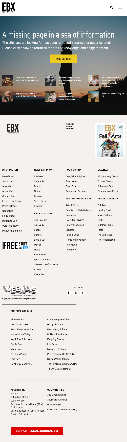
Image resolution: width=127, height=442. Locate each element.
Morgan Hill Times (56, 349)
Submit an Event (106, 186)
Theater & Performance (46, 264)
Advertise (7, 186)
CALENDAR (103, 169)
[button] (111, 7)
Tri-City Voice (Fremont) (59, 369)
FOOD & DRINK (73, 169)
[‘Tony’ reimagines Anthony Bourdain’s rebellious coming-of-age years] (50, 96)
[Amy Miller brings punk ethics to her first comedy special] (7, 96)
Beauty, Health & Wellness (79, 210)
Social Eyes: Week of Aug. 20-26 (113, 95)
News (37, 191)
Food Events (72, 186)
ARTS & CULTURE (43, 213)
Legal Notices (17, 400)
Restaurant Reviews (76, 191)
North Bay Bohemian (21, 339)
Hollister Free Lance (57, 334)
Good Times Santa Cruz (23, 329)
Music (37, 249)
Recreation (71, 244)
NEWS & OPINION (43, 169)
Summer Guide (105, 225)
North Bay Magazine (21, 364)
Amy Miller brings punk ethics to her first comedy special (27, 95)
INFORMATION (10, 169)
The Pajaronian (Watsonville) (62, 364)
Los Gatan (52, 344)
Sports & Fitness (42, 259)
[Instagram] (75, 293)
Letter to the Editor (11, 201)
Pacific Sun (16, 344)
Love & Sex (39, 239)
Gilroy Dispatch (55, 324)
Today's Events (105, 181)
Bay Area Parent (19, 354)
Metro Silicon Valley (20, 334)
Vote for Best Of (10, 225)
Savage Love (40, 254)
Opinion (38, 196)
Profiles (38, 206)
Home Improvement (76, 239)
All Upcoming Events (108, 176)
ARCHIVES (70, 126)
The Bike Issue (105, 235)
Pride (100, 220)
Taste (100, 230)
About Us (7, 191)
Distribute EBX (9, 221)
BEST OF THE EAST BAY (78, 198)
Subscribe (7, 181)
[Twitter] (82, 293)
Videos (37, 269)
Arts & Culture (73, 205)
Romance (71, 249)
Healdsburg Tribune (57, 329)
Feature (38, 186)
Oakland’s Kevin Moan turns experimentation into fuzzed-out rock (70, 80)
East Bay (15, 359)
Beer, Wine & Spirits (75, 176)
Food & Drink (72, 235)
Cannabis (39, 181)
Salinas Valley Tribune (58, 359)
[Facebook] (68, 293)
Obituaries (7, 211)
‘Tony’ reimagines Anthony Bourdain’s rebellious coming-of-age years (69, 96)
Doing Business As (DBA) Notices (27, 410)
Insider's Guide (105, 215)
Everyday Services (75, 220)
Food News (71, 181)
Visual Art (39, 274)
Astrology (39, 225)
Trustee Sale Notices (21, 414)
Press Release (9, 206)
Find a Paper (8, 216)
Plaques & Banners (12, 230)
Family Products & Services (75, 227)
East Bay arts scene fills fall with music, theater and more (27, 79)
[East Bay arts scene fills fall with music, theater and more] (7, 80)
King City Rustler (55, 339)
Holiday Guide (105, 210)
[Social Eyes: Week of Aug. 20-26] (93, 96)
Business (38, 176)
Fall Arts (102, 205)
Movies (37, 244)
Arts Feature (40, 220)
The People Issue (106, 239)
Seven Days (40, 201)
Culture (38, 235)
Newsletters (8, 176)
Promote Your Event (108, 191)
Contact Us (8, 196)
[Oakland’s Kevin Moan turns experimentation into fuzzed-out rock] (50, 80)
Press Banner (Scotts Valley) (61, 354)
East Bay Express (19, 324)
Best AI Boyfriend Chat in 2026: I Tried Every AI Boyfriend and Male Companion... (111, 82)
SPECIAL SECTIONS (108, 198)
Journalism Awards (57, 399)
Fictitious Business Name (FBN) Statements (27, 405)
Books (37, 230)
